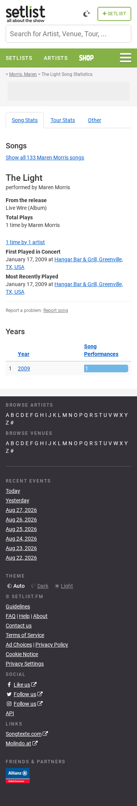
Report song (55, 310)
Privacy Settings (25, 664)
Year (23, 354)
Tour (63, 120)
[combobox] (68, 34)
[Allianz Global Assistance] (18, 775)
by (25, 242)
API (10, 713)
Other (94, 120)
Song (25, 120)
